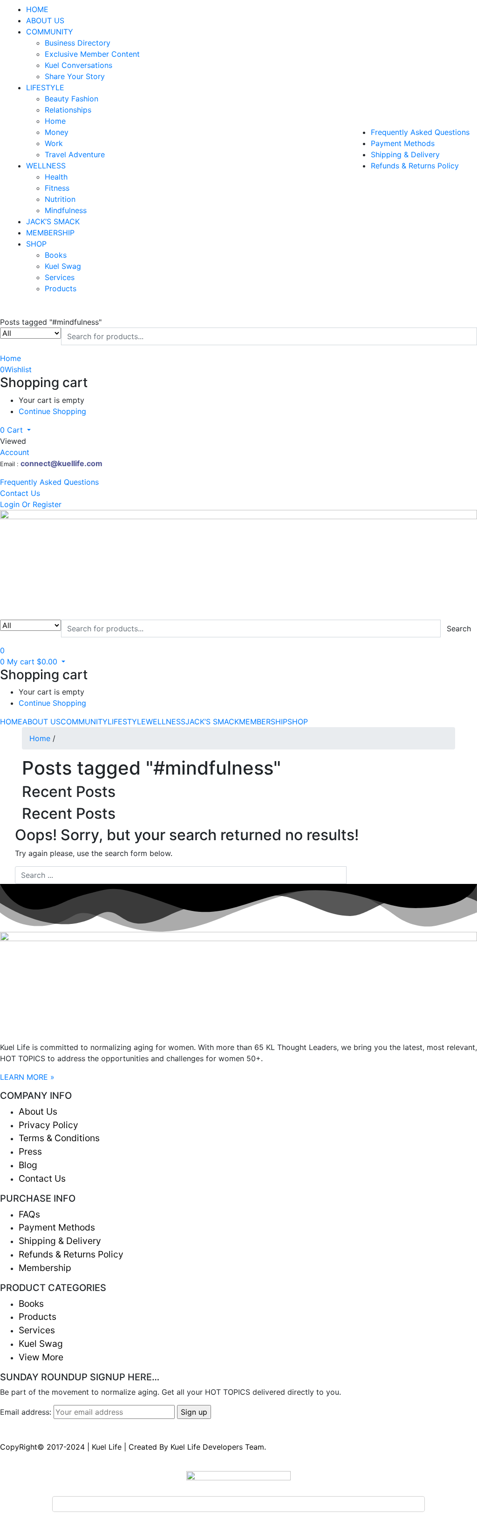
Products (60, 288)
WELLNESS (46, 165)
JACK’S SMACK (53, 221)
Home (55, 121)
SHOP (36, 243)
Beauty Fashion (71, 98)
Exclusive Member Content (92, 54)
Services (60, 277)
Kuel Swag (63, 266)
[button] (15, 430)
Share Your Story (75, 76)
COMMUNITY (49, 31)
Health (56, 176)
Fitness (57, 188)
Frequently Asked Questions (420, 132)
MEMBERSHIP (50, 232)
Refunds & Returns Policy (415, 165)
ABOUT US (45, 20)
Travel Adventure (75, 154)
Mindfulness (66, 210)
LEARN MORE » (27, 1077)
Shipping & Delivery (405, 154)
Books (56, 255)
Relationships (68, 109)
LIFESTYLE (45, 87)
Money (56, 132)
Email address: (27, 1412)
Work (54, 143)
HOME (37, 9)
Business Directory (77, 42)
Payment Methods (403, 143)
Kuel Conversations (78, 65)
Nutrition (60, 199)
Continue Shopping (52, 411)
